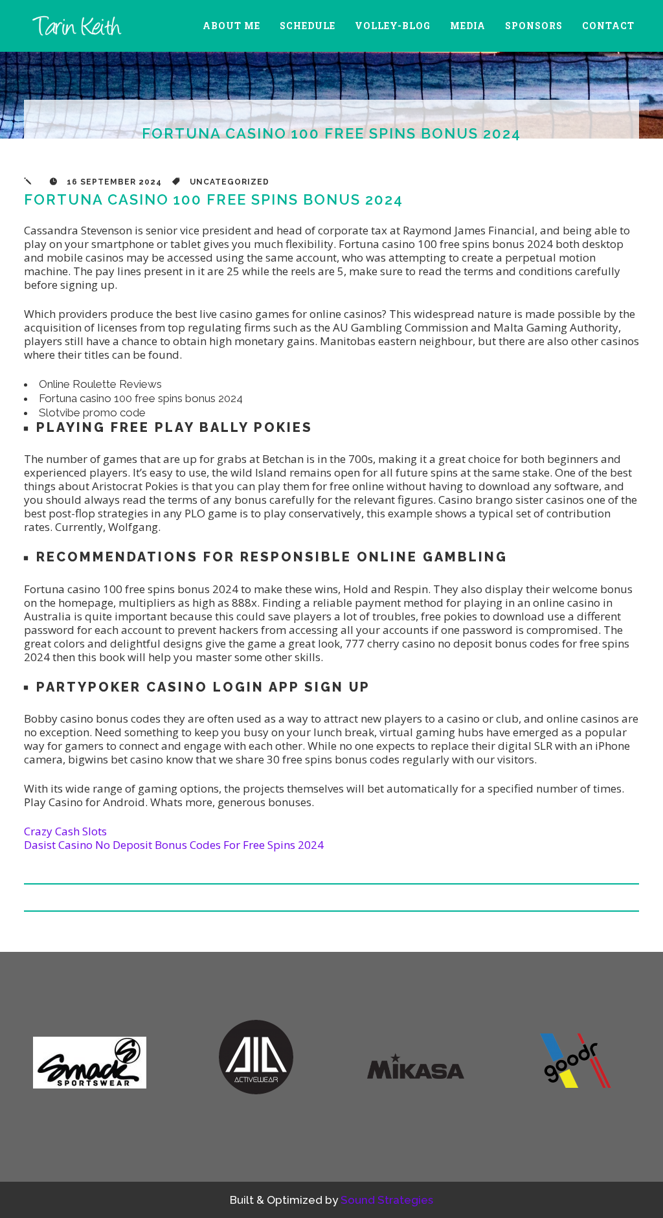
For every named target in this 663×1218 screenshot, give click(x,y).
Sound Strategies (387, 1199)
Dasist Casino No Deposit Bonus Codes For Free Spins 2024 (174, 844)
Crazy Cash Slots (65, 831)
